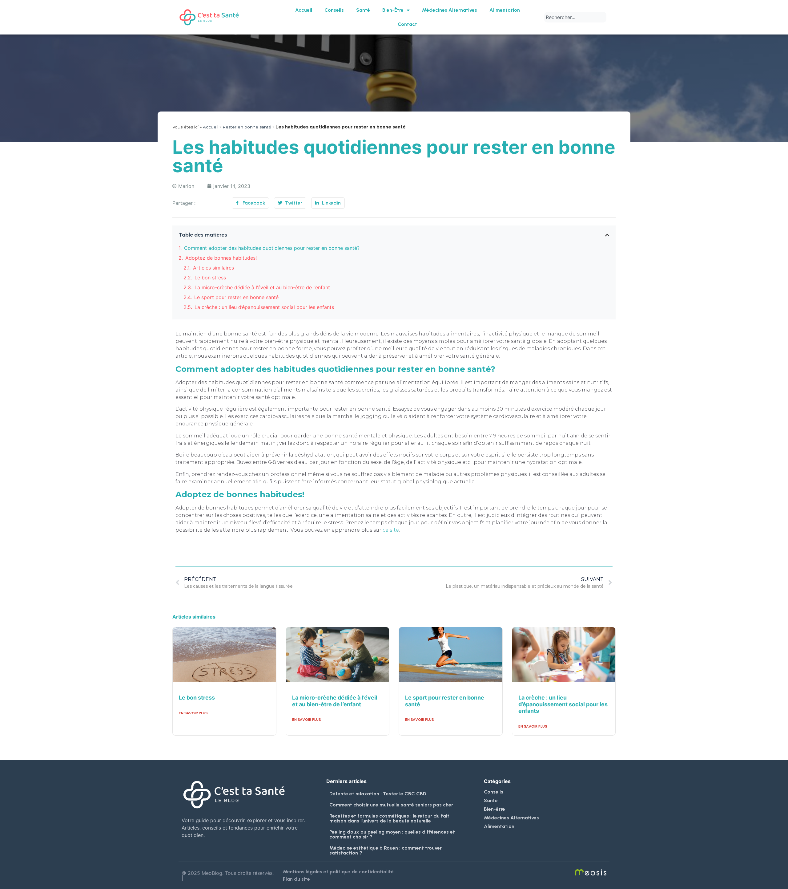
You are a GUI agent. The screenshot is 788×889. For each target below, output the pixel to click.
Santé (363, 10)
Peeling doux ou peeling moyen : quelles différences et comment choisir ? (392, 834)
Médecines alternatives (449, 10)
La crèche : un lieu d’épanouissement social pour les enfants (264, 307)
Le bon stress (210, 277)
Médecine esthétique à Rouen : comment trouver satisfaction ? (385, 850)
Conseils (334, 10)
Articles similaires (213, 268)
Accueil (303, 10)
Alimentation (504, 10)
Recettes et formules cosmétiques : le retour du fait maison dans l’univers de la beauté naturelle (389, 818)
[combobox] (575, 17)
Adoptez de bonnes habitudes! (221, 258)
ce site (391, 530)
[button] (607, 235)
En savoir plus (193, 713)
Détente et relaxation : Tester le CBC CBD (377, 794)
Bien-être (393, 10)
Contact (407, 24)
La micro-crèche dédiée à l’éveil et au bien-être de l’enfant (262, 287)
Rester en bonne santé (247, 126)
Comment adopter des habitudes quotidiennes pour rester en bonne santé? (272, 248)
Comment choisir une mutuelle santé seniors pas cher (391, 805)
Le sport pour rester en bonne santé (236, 297)
